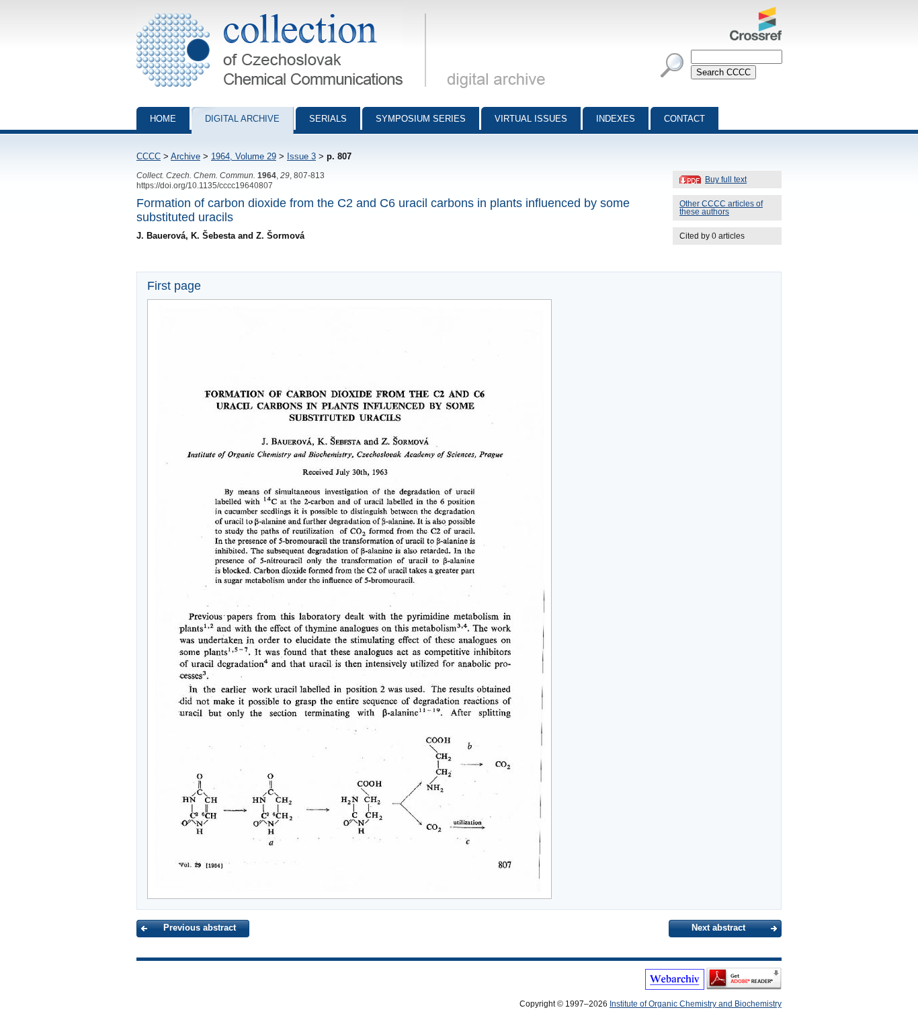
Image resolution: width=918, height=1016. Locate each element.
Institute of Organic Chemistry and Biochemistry (696, 1004)
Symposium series (421, 119)
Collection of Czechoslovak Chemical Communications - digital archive (285, 12)
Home (163, 119)
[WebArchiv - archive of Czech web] (674, 987)
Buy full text (726, 179)
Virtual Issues (531, 119)
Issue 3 (301, 156)
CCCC (148, 156)
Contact (684, 119)
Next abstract (718, 928)
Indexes (615, 119)
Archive (185, 156)
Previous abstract (199, 928)
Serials (328, 119)
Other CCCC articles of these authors (721, 208)
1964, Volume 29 (243, 156)
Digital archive (242, 119)
